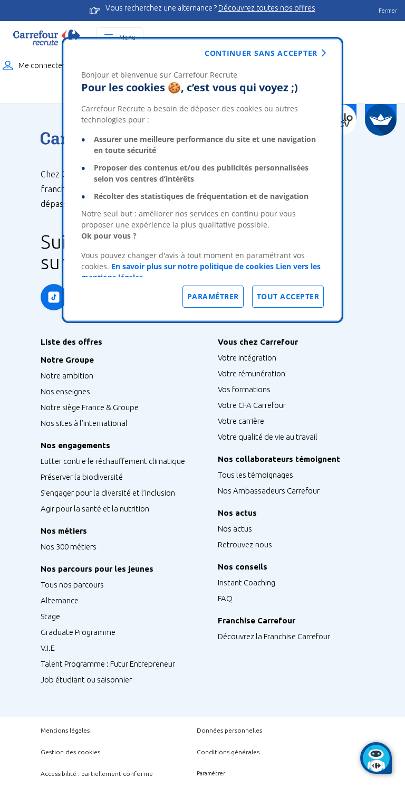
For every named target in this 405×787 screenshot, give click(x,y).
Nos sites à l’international (84, 423)
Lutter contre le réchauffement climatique (113, 461)
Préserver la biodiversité (82, 476)
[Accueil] (46, 37)
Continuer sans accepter (261, 53)
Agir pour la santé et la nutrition (95, 508)
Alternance (60, 600)
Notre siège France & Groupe (90, 407)
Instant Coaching (246, 582)
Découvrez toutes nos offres (266, 8)
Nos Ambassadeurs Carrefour (269, 490)
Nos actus (235, 528)
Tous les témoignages (255, 474)
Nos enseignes (65, 391)
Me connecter (41, 65)
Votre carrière (241, 420)
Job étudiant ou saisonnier (86, 679)
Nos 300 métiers (69, 546)
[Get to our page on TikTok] (54, 297)
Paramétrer (211, 773)
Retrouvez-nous (245, 544)
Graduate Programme (78, 632)
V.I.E (48, 647)
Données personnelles (229, 730)
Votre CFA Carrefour (252, 405)
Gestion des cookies (70, 751)
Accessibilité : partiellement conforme (97, 773)
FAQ (225, 598)
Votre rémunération (251, 373)
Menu (127, 37)
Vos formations (244, 389)
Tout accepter (288, 296)
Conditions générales (228, 751)
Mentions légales (65, 730)
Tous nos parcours (72, 584)
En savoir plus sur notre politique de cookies (192, 266)
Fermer (388, 10)
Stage (50, 616)
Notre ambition (67, 375)
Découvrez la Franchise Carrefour (274, 636)
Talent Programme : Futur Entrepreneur (108, 663)
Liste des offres (71, 341)
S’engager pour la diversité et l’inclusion (108, 492)
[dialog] (202, 180)
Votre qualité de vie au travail (267, 436)
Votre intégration (247, 357)
